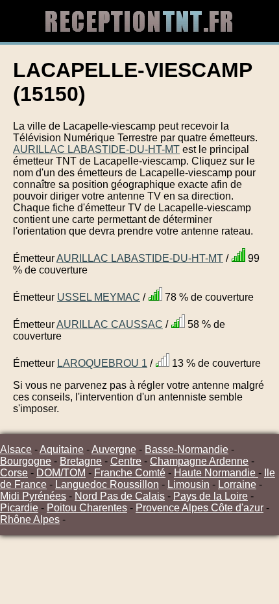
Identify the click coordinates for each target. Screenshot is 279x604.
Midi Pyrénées (33, 496)
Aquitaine (62, 449)
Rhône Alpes (30, 519)
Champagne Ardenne (199, 461)
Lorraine (237, 484)
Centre (125, 461)
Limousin (188, 484)
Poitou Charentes (87, 507)
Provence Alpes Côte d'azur (199, 507)
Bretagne (81, 461)
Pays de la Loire (210, 496)
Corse (14, 472)
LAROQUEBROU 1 (102, 363)
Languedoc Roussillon (107, 484)
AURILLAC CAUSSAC (109, 324)
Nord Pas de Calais (120, 496)
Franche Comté (129, 472)
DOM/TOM (61, 472)
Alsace (16, 449)
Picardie (19, 507)
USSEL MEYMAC (98, 297)
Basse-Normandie (186, 449)
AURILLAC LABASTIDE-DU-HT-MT (96, 149)
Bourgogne (25, 461)
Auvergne (113, 449)
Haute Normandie (216, 472)
